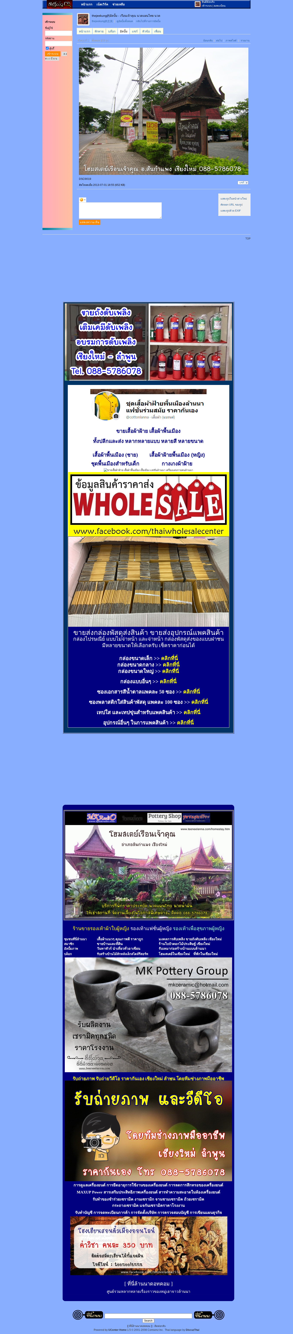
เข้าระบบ (207, 5)
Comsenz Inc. (155, 1329)
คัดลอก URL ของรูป (232, 204)
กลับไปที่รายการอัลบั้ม (148, 21)
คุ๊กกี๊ (51, 48)
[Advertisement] (149, 268)
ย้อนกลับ (208, 40)
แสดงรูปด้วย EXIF (231, 210)
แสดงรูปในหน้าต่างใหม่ (234, 198)
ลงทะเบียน (219, 5)
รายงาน (245, 40)
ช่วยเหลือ (118, 4)
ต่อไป (219, 40)
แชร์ (241, 182)
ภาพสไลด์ (231, 40)
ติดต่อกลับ (160, 1326)
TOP (248, 238)
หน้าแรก (86, 4)
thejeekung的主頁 (102, 21)
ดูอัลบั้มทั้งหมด (125, 21)
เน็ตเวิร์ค (102, 4)
